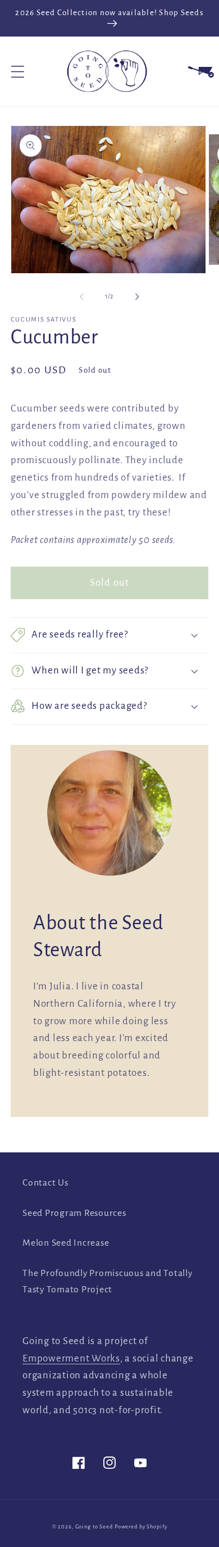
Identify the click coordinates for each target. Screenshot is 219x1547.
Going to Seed (94, 1527)
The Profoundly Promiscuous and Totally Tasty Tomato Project (107, 1281)
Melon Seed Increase (65, 1243)
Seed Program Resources (74, 1213)
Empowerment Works (71, 1358)
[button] (17, 71)
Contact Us (45, 1183)
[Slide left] (82, 296)
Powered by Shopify (141, 1527)
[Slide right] (137, 296)
